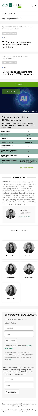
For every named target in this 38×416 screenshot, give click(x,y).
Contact (24, 412)
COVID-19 (9, 27)
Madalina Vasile (11, 256)
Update (17, 29)
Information (24, 56)
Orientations (29, 27)
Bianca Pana (11, 298)
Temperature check (8, 29)
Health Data (20, 27)
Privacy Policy (21, 410)
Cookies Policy (31, 410)
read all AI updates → (29, 111)
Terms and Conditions (8, 410)
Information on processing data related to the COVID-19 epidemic (18, 73)
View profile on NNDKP (24, 216)
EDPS (14, 27)
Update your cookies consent (11, 412)
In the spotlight (9, 33)
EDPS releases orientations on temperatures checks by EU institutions (16, 44)
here (10, 359)
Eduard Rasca (29, 277)
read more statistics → (28, 168)
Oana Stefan (29, 256)
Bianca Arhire (11, 277)
